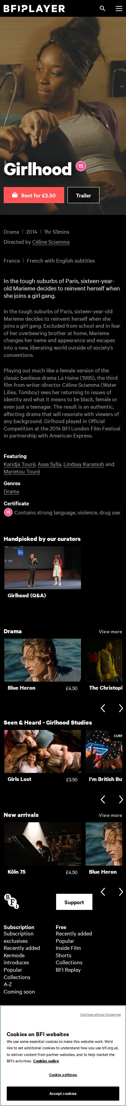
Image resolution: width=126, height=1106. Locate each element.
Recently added (22, 947)
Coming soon (19, 991)
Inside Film (68, 947)
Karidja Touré (19, 463)
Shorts (63, 955)
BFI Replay (68, 969)
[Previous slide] (102, 708)
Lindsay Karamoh (84, 463)
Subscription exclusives (19, 936)
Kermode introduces (16, 958)
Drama (11, 491)
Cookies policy (46, 1061)
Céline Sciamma (51, 241)
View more (110, 631)
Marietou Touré (22, 471)
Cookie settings (63, 1074)
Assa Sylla (49, 463)
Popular (13, 969)
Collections (17, 976)
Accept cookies (63, 1093)
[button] (34, 195)
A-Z (8, 983)
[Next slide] (121, 708)
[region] (63, 1055)
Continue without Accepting (100, 1014)
